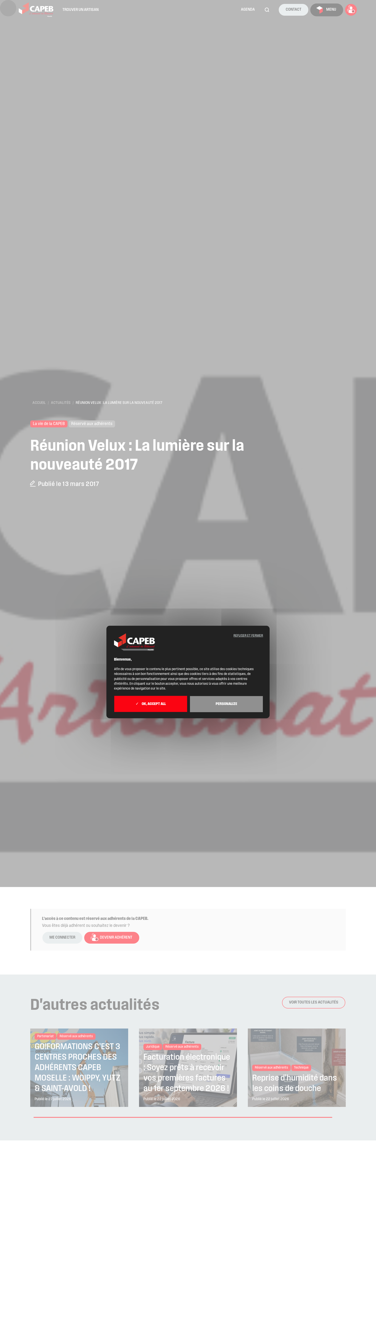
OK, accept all (153, 704)
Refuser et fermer (248, 635)
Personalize (226, 704)
